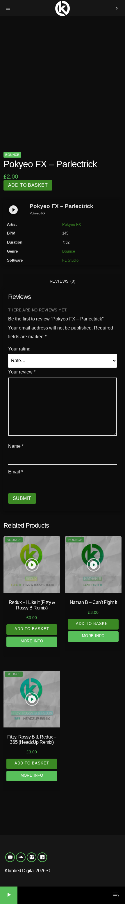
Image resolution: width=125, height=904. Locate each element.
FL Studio (70, 260)
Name (16, 446)
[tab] (62, 281)
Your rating (19, 348)
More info (32, 641)
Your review (21, 371)
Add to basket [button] (32, 629)
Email (15, 471)
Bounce (12, 154)
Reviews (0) (63, 281)
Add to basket (28, 185)
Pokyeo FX (71, 224)
